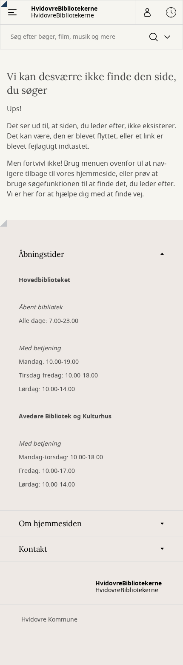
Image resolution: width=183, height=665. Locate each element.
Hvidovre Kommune (49, 619)
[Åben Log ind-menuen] (147, 12)
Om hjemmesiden (50, 523)
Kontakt (33, 549)
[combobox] (91, 37)
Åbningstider (41, 254)
